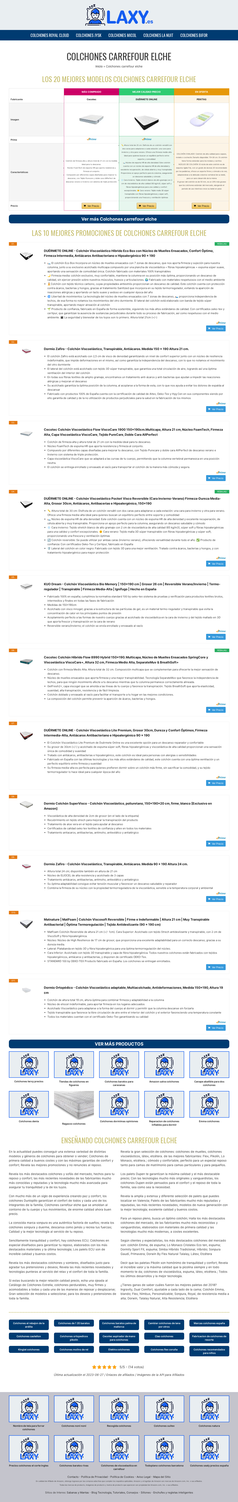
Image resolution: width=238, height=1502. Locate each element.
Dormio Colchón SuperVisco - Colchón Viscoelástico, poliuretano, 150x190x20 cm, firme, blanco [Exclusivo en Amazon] (128, 806)
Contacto (73, 1476)
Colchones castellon (29, 1336)
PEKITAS (201, 99)
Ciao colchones (164, 1336)
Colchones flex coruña (164, 1349)
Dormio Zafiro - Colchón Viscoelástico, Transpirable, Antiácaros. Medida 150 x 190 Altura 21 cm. (116, 349)
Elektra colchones (119, 1349)
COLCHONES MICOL (122, 35)
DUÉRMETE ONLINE (146, 99)
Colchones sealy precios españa (209, 1465)
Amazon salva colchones (164, 1081)
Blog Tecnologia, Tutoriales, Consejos (114, 1492)
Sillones (146, 1492)
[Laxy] (119, 15)
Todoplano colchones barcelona (164, 1465)
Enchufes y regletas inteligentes (173, 1492)
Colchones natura (209, 1425)
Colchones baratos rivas (74, 1465)
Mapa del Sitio (162, 1476)
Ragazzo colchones (74, 1123)
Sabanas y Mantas (78, 1492)
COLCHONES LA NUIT (158, 35)
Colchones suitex (164, 1425)
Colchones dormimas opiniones (119, 1121)
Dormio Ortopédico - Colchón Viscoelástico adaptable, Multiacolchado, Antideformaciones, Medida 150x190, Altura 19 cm (133, 990)
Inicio (99, 66)
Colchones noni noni (74, 1425)
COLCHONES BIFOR (194, 35)
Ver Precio (93, 205)
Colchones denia (29, 1121)
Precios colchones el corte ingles (28, 1465)
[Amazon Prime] (91, 139)
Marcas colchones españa (209, 1323)
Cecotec (91, 99)
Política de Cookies (122, 1476)
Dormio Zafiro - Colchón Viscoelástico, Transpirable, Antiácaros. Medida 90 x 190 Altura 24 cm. (116, 864)
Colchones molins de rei (74, 1349)
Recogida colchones (119, 1425)
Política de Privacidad (94, 1476)
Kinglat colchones (29, 1349)
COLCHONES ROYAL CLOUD (49, 35)
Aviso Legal (144, 1476)
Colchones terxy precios (28, 1081)
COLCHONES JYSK (88, 35)
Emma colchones (209, 1121)
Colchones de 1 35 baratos (74, 1323)
